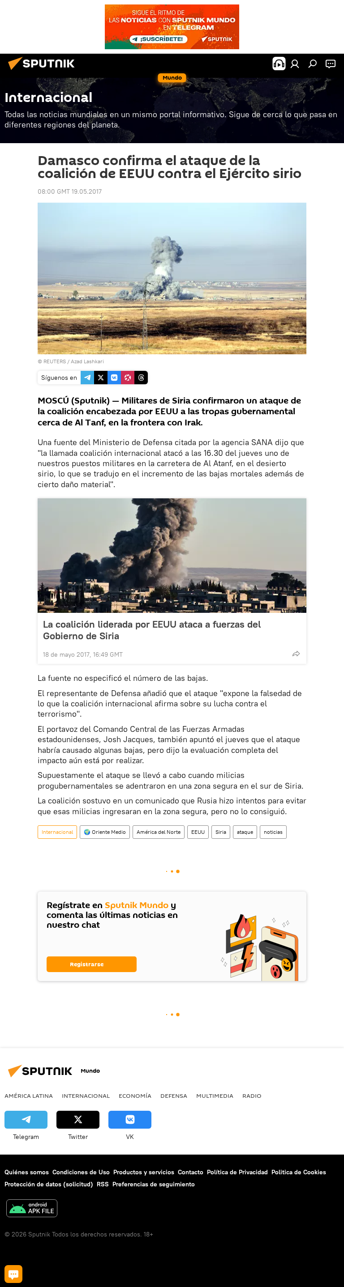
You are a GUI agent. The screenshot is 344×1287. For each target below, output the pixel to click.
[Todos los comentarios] (13, 1274)
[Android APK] (31, 1209)
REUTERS (54, 361)
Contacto (190, 1172)
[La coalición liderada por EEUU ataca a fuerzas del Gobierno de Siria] (172, 555)
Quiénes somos (26, 1172)
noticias (273, 831)
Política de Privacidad (237, 1172)
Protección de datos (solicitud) (48, 1184)
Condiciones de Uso (81, 1172)
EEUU (198, 831)
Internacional (57, 831)
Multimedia (214, 1096)
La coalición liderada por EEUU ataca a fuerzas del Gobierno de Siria (152, 629)
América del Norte (159, 831)
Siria (220, 831)
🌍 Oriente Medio (105, 831)
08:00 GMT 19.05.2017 (70, 191)
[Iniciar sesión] (295, 63)
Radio (252, 1096)
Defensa (173, 1096)
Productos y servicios (143, 1172)
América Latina (28, 1096)
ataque (245, 831)
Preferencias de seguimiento (153, 1184)
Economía (135, 1096)
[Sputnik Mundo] (43, 71)
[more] (296, 654)
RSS (103, 1184)
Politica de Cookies (298, 1172)
